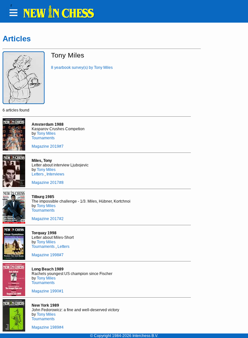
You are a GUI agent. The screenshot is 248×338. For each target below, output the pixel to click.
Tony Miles (46, 133)
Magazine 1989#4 (48, 327)
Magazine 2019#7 (48, 146)
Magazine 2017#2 (48, 219)
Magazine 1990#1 (48, 291)
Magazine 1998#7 (48, 255)
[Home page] (58, 17)
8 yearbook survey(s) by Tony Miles (82, 67)
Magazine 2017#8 (48, 182)
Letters (38, 174)
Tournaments (43, 138)
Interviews (55, 174)
